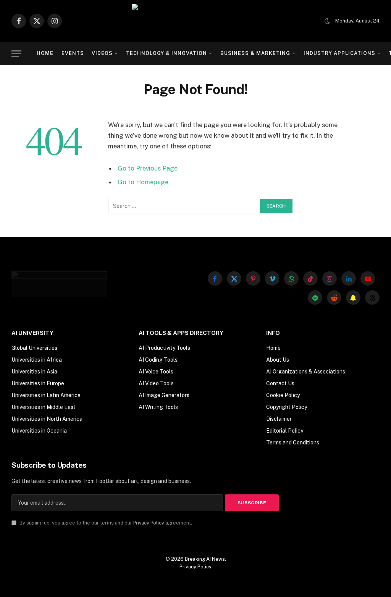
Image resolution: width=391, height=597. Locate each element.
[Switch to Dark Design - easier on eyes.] (327, 21)
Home (45, 53)
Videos (102, 53)
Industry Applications (340, 53)
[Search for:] (184, 206)
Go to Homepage (143, 182)
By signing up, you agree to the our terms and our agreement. (105, 523)
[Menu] (16, 53)
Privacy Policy (148, 523)
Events (72, 53)
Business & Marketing (255, 53)
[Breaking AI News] (196, 21)
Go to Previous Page (148, 168)
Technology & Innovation (166, 53)
